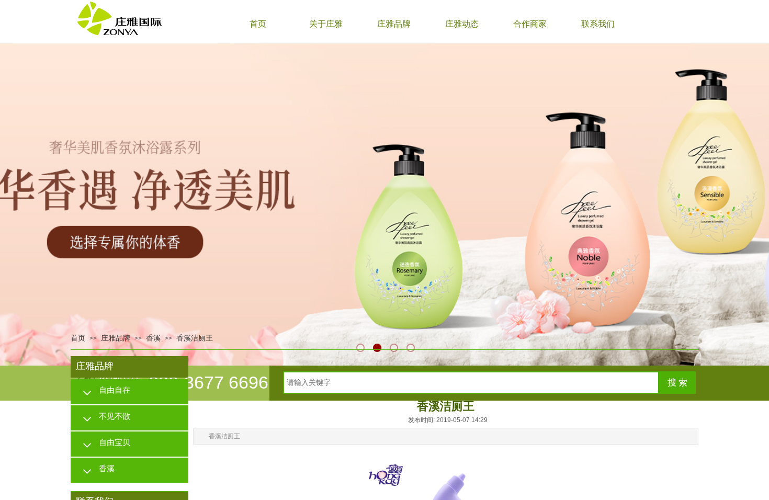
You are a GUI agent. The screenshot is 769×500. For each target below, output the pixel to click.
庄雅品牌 (394, 23)
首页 (258, 23)
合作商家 (530, 23)
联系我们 (598, 23)
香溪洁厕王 (194, 338)
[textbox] (471, 382)
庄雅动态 (462, 23)
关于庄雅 (326, 23)
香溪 (153, 338)
